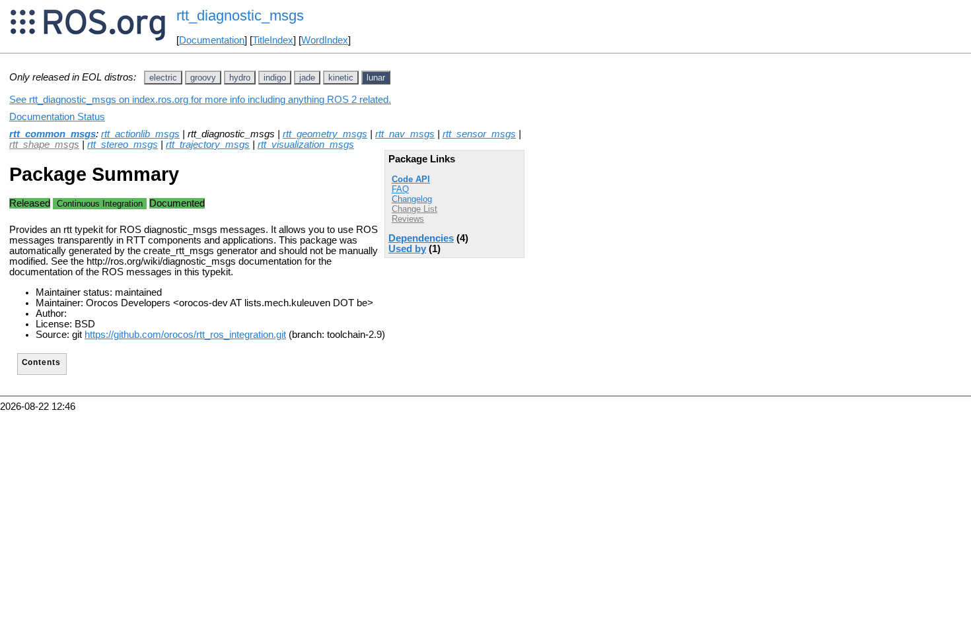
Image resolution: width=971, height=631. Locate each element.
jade (307, 78)
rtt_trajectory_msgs (208, 144)
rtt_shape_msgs (44, 144)
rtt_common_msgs (52, 134)
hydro (239, 78)
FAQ (400, 189)
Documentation (211, 40)
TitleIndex (272, 40)
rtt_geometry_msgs (325, 134)
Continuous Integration (100, 204)
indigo (275, 78)
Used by (407, 249)
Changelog (412, 199)
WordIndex (324, 40)
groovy (203, 78)
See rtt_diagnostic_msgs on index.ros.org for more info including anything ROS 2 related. (200, 99)
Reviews (408, 219)
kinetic (340, 78)
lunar (376, 78)
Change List (414, 209)
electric (163, 78)
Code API (411, 179)
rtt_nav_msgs (405, 134)
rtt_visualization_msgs (306, 144)
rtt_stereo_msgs (122, 144)
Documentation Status (57, 117)
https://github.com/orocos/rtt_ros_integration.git (185, 334)
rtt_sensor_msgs (479, 134)
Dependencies (421, 238)
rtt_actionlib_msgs (140, 134)
